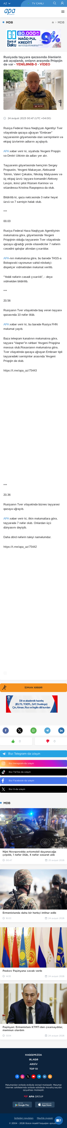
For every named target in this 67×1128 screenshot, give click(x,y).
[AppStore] (45, 1105)
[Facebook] (17, 1076)
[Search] (55, 3)
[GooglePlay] (22, 1105)
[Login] (62, 3)
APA (6, 151)
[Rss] (50, 1076)
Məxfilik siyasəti (45, 1118)
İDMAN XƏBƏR (33, 687)
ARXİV (34, 1064)
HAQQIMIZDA (33, 1054)
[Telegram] (39, 1076)
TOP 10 (33, 1068)
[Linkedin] (44, 1076)
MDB (61, 22)
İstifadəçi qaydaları (24, 1118)
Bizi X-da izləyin (17, 789)
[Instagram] (22, 1076)
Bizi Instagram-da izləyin (21, 763)
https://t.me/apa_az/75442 (20, 546)
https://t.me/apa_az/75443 (20, 370)
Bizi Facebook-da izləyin (21, 780)
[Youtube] (33, 1076)
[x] (28, 1076)
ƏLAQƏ (33, 1059)
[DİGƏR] (62, 12)
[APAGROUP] (33, 1096)
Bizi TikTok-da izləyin (20, 772)
